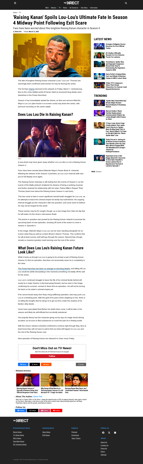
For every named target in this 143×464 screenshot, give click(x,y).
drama (31, 89)
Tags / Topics (76, 438)
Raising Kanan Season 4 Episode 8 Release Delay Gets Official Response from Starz (27, 390)
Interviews (94, 8)
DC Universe (74, 8)
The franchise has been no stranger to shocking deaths (44, 269)
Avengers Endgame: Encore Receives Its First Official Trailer (115, 46)
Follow (22, 410)
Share (24, 364)
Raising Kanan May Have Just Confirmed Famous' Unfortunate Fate (76, 390)
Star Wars (84, 8)
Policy (103, 451)
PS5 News (46, 435)
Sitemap (103, 455)
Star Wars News (18, 441)
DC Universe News (19, 444)
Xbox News (46, 432)
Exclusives (75, 435)
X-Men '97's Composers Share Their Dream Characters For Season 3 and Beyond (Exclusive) (116, 86)
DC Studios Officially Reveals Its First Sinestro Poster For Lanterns (115, 55)
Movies (53, 8)
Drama (98, 171)
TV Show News (18, 435)
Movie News (17, 432)
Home (15, 12)
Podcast (74, 432)
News (65, 8)
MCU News (17, 438)
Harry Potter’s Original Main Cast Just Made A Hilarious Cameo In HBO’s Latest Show (116, 76)
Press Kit (104, 448)
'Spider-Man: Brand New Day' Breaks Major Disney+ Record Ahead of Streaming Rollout (116, 104)
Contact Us (104, 445)
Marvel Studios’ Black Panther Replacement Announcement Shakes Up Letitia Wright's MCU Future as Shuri (116, 115)
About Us (104, 442)
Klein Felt (18, 32)
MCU (47, 8)
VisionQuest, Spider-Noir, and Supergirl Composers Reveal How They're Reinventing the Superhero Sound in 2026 (115, 66)
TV (60, 8)
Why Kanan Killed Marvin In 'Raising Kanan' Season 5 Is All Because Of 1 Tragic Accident (52, 390)
